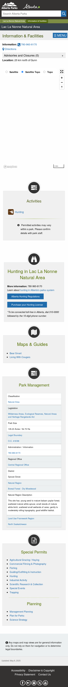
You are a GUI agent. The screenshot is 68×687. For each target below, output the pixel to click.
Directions (10, 49)
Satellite (13, 72)
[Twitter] (39, 682)
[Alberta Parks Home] (11, 5)
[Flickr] (28, 682)
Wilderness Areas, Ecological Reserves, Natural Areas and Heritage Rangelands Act (32, 415)
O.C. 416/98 (13, 440)
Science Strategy (18, 619)
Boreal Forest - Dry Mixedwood (22, 488)
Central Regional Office (18, 464)
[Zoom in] (61, 77)
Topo (50, 72)
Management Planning (21, 611)
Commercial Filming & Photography (28, 563)
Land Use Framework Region (21, 518)
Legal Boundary (15, 435)
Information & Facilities (37, 21)
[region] (34, 119)
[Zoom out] (61, 82)
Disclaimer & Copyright (41, 670)
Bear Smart (16, 353)
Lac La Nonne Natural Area (14, 21)
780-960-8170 (28, 44)
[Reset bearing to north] (61, 87)
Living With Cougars (20, 357)
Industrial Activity (18, 580)
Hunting (19, 212)
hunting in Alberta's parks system (37, 290)
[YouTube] (45, 682)
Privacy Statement (25, 674)
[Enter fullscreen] (61, 71)
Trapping (14, 592)
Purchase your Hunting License (27, 304)
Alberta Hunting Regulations (25, 296)
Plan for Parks (17, 615)
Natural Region (15, 482)
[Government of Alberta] (30, 5)
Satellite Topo (32, 72)
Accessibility (18, 670)
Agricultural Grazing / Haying (24, 559)
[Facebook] (22, 682)
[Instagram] (34, 682)
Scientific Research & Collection (26, 584)
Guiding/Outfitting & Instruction (25, 572)
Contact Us (44, 674)
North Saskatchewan (17, 524)
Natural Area (13, 401)
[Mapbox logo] (10, 167)
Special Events (17, 588)
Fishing (13, 568)
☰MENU (60, 35)
